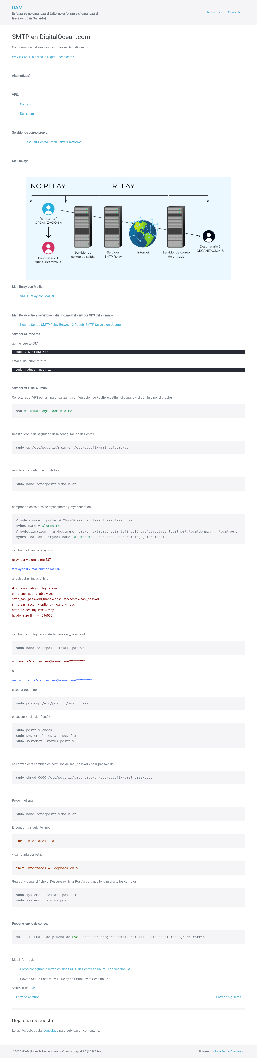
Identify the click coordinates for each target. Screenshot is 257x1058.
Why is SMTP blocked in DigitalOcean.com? (43, 57)
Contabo (26, 104)
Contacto (234, 12)
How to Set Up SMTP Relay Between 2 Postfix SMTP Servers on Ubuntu (70, 325)
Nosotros (213, 12)
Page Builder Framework (229, 1051)
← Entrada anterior (25, 997)
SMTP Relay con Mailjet (37, 296)
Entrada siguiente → (230, 997)
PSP (32, 987)
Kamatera (27, 114)
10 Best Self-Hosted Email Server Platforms (50, 142)
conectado (51, 1030)
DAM (17, 7)
